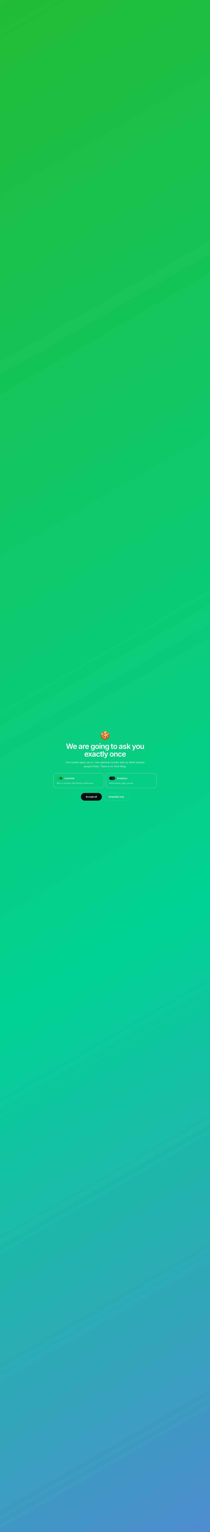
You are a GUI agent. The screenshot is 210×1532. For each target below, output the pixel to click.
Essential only (116, 796)
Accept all (91, 796)
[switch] (112, 778)
